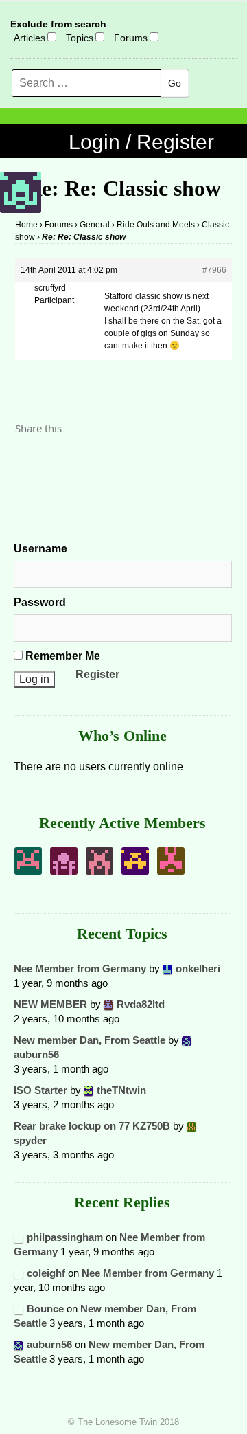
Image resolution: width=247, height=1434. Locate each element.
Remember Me (61, 656)
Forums (131, 37)
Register (97, 674)
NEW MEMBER (50, 1004)
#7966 (214, 270)
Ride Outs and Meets (156, 224)
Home (26, 224)
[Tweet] (58, 466)
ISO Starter (40, 1090)
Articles (29, 37)
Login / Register (141, 142)
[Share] (29, 466)
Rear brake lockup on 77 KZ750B (92, 1126)
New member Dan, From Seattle (89, 1040)
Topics (79, 37)
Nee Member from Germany (80, 968)
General (95, 224)
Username (40, 548)
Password (40, 602)
